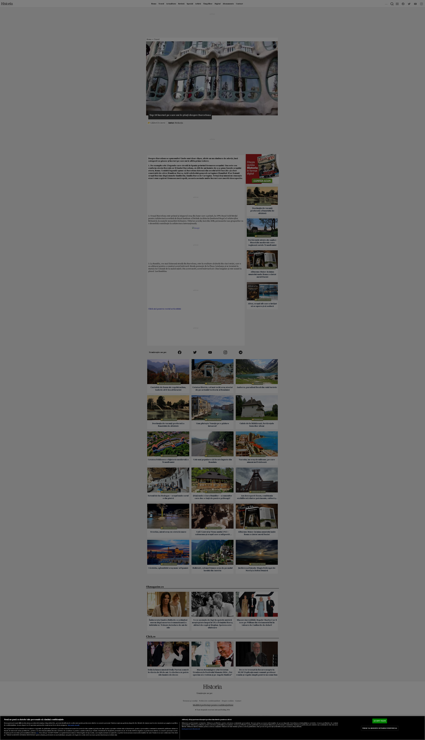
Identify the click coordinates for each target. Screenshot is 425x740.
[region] (212, 728)
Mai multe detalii (73, 725)
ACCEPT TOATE (380, 721)
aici (37, 733)
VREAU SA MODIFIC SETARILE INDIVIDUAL (379, 728)
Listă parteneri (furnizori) (191, 729)
